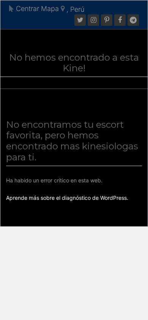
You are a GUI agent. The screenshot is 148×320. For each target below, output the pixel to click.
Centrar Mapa (36, 9)
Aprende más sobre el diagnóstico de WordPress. (67, 198)
